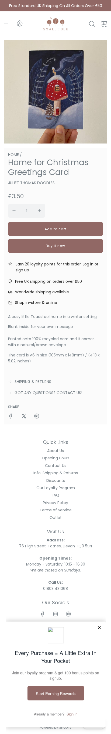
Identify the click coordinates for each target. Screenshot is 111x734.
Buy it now (55, 245)
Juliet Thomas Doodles (31, 183)
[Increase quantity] (39, 211)
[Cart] (104, 24)
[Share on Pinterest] (37, 417)
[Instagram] (55, 614)
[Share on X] (24, 417)
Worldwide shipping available (42, 292)
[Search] (92, 24)
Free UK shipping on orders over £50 (48, 281)
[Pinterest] (68, 614)
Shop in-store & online (36, 302)
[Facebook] (42, 614)
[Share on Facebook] (11, 417)
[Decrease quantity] (14, 211)
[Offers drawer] (19, 23)
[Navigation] (6, 24)
